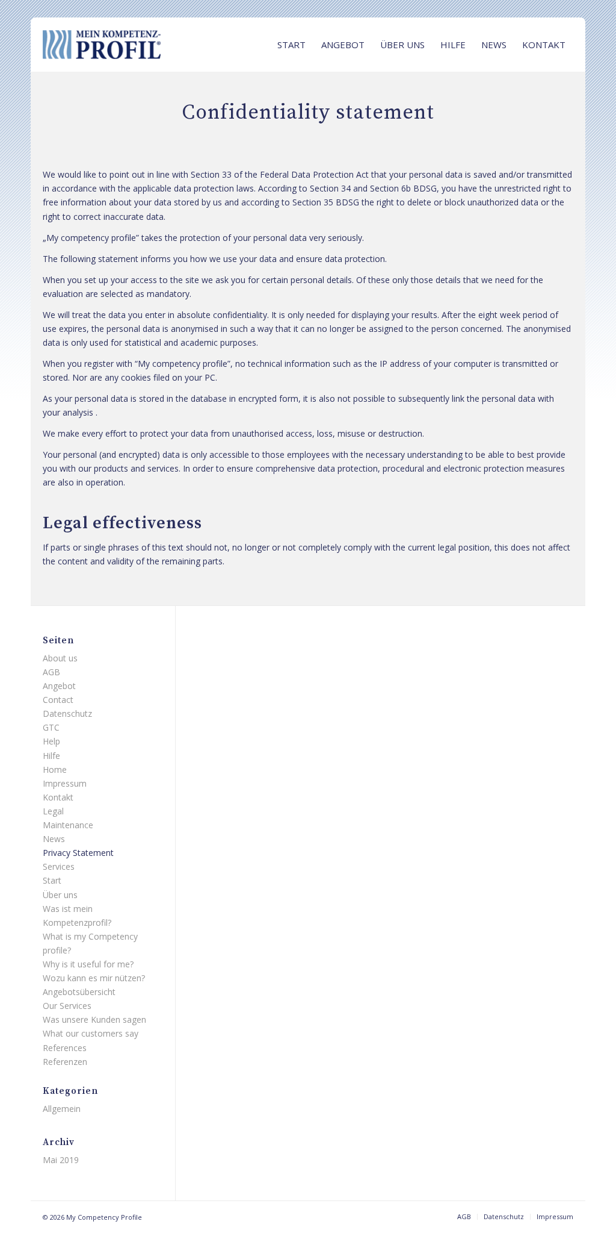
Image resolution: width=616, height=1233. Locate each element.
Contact (58, 699)
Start (52, 880)
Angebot (59, 685)
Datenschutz (67, 713)
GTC (51, 727)
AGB (51, 672)
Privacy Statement (78, 852)
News (54, 838)
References (65, 1048)
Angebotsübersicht (79, 991)
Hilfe (51, 755)
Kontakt (58, 797)
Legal (53, 811)
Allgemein (62, 1108)
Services (59, 866)
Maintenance (68, 825)
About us (60, 658)
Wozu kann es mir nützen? (94, 978)
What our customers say (90, 1033)
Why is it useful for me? (88, 964)
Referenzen (65, 1061)
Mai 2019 (61, 1160)
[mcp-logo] (133, 44)
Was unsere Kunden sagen (94, 1019)
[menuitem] (291, 44)
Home (55, 769)
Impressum (65, 783)
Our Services (67, 1005)
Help (51, 741)
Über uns (60, 895)
